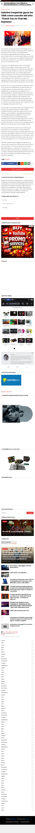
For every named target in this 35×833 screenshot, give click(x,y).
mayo (17, 647)
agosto (17, 640)
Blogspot (14, 819)
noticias (13, 9)
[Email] (29, 163)
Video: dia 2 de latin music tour (19, 610)
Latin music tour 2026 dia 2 (18, 572)
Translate (14, 543)
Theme (27, 819)
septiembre (17, 665)
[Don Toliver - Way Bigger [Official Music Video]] (5, 567)
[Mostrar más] (32, 163)
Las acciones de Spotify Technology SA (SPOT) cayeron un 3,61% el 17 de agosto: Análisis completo (21, 619)
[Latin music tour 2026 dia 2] (5, 574)
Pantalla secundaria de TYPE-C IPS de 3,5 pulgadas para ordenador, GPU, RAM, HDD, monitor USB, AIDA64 (21, 581)
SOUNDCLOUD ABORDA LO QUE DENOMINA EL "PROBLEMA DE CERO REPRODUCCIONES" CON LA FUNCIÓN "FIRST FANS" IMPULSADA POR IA (21, 605)
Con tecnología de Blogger (10, 632)
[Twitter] (19, 163)
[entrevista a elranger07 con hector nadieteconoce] (5, 626)
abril (17, 649)
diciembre (17, 658)
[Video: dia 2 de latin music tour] (5, 612)
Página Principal (5, 9)
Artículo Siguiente (28, 173)
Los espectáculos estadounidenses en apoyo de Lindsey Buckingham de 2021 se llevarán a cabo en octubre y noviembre (21, 589)
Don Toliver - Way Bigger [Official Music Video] (20, 566)
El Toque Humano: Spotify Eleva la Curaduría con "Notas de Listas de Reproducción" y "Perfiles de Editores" (20, 597)
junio (17, 645)
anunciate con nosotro (12, 822)
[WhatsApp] (25, 163)
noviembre (17, 661)
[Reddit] (22, 163)
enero (17, 656)
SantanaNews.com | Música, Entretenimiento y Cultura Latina (17, 4)
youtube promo (24, 822)
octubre (17, 663)
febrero (17, 654)
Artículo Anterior (6, 173)
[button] (2, 4)
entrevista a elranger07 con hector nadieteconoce (21, 625)
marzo (17, 652)
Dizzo (2, 634)
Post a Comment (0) (17, 169)
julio (17, 643)
